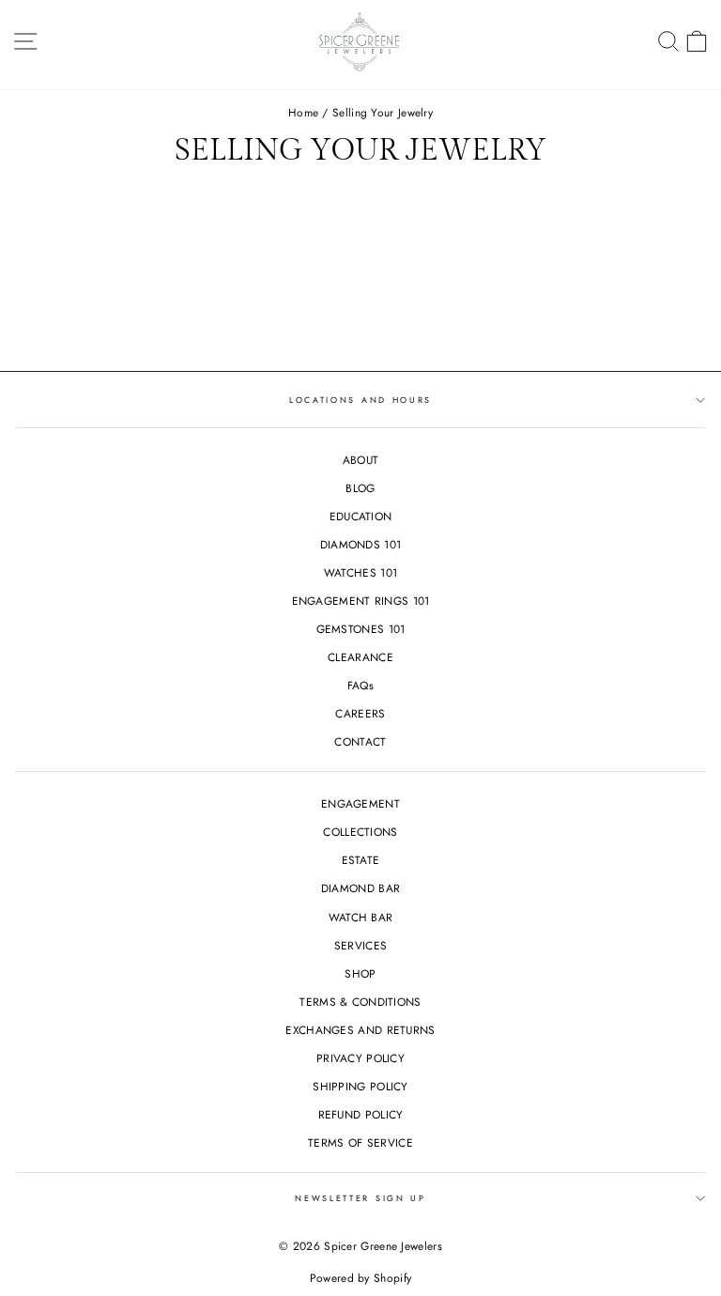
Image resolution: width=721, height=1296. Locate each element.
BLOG (360, 488)
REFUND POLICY (361, 1114)
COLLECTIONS (360, 832)
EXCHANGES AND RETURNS (360, 1030)
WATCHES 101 (360, 572)
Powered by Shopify (360, 1278)
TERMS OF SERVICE (360, 1142)
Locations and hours (360, 399)
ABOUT (361, 460)
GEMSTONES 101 (361, 629)
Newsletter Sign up (360, 1198)
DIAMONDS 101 (361, 544)
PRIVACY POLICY (360, 1058)
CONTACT (360, 741)
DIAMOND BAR (360, 888)
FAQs (360, 685)
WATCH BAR (361, 917)
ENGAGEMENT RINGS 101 (361, 601)
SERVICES (360, 945)
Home (303, 112)
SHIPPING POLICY (360, 1086)
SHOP (360, 973)
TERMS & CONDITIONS (360, 1002)
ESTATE (361, 860)
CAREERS (360, 713)
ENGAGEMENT (360, 803)
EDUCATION (361, 516)
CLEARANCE (360, 657)
